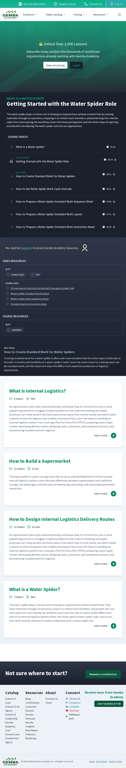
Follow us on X (74, 716)
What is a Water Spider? (25, 98)
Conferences (32, 702)
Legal (91, 761)
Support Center (67, 4)
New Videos (31, 730)
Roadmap (30, 738)
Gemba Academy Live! (10, 726)
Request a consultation (103, 674)
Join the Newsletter (109, 703)
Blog (28, 698)
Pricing (78, 14)
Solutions (28, 14)
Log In (76, 65)
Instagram (75, 702)
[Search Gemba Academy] (119, 14)
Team (48, 702)
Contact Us (95, 4)
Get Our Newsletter (35, 4)
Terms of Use (115, 761)
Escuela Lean (12, 734)
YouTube (74, 710)
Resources (99, 14)
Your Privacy (102, 761)
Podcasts (30, 734)
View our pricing (55, 65)
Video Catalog (54, 14)
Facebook (75, 698)
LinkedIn (74, 706)
